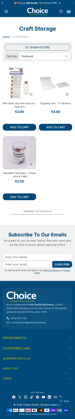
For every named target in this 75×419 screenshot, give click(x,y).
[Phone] (61, 397)
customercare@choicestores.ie (28, 322)
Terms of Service (51, 270)
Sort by (12, 56)
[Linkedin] (49, 397)
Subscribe (62, 264)
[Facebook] (14, 397)
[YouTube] (43, 397)
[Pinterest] (37, 397)
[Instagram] (26, 397)
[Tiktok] (32, 397)
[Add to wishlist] (31, 94)
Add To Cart (19, 127)
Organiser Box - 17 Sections (55, 103)
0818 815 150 (19, 318)
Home (6, 36)
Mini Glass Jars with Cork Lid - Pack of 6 (19, 105)
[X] (20, 397)
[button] (6, 11)
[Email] (55, 397)
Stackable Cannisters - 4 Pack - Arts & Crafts (19, 175)
